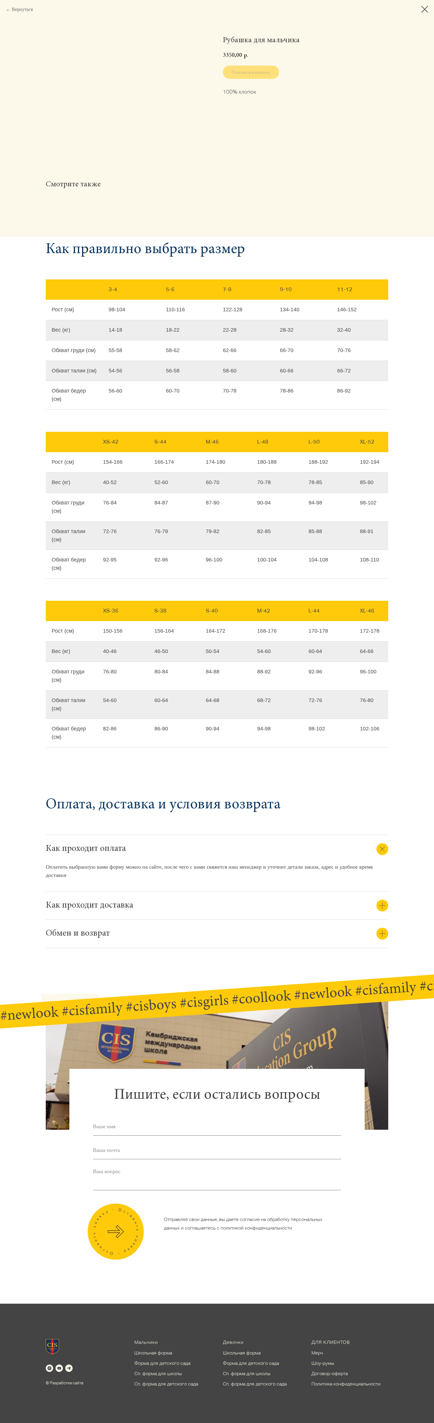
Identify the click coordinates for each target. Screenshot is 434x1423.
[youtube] (59, 1368)
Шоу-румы (322, 1363)
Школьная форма (153, 1353)
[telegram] (69, 1368)
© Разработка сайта (64, 1382)
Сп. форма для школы (158, 1373)
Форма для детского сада (162, 1363)
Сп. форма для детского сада (166, 1384)
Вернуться (22, 9)
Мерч (317, 1353)
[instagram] (49, 1368)
